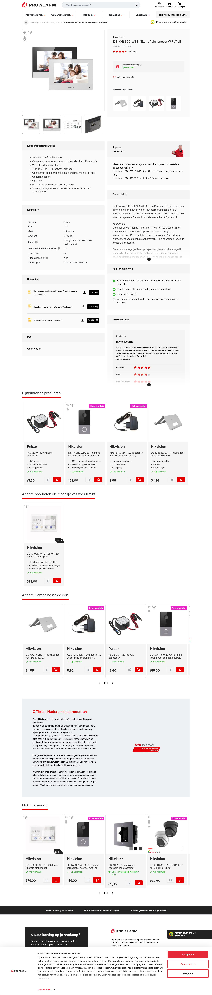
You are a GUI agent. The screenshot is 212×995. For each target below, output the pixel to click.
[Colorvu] (153, 852)
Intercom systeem (54, 22)
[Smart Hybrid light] (153, 849)
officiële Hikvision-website (68, 765)
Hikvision (69, 231)
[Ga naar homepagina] (26, 22)
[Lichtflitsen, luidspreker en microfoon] (149, 821)
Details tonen (44, 989)
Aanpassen (186, 964)
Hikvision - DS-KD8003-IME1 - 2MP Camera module (141, 178)
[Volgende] (112, 682)
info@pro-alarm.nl (179, 15)
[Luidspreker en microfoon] (24, 35)
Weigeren (188, 973)
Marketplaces (37, 22)
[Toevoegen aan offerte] (48, 479)
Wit (65, 226)
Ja (65, 248)
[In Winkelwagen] (57, 479)
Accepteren (188, 954)
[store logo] (39, 5)
